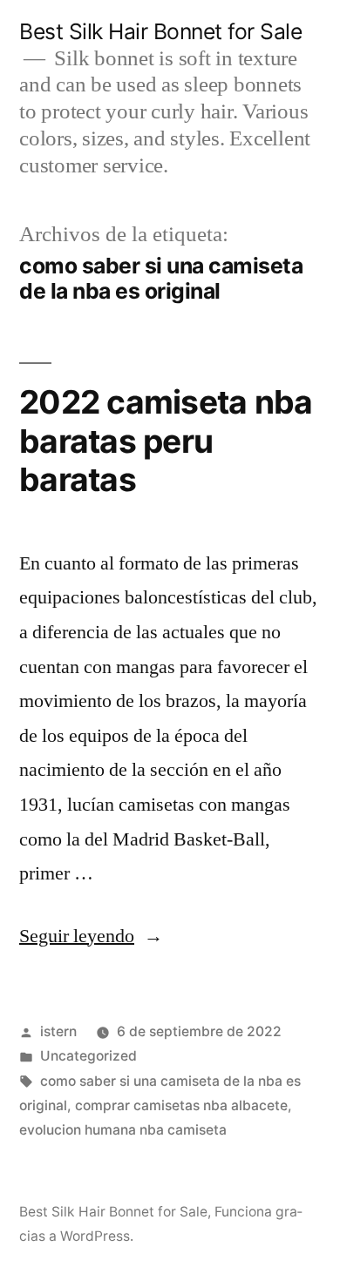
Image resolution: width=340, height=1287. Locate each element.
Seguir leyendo (91, 936)
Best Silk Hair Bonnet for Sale (160, 31)
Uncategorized (88, 1056)
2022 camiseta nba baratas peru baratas (165, 440)
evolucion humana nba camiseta (123, 1130)
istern (58, 1031)
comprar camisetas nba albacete (181, 1105)
